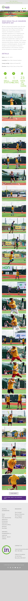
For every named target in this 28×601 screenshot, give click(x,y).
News (3, 516)
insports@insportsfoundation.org (14, 2)
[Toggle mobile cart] (22, 8)
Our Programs (18, 516)
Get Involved (18, 512)
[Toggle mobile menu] (25, 8)
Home (3, 514)
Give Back (4, 528)
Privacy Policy (18, 517)
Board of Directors (19, 514)
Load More (14, 493)
